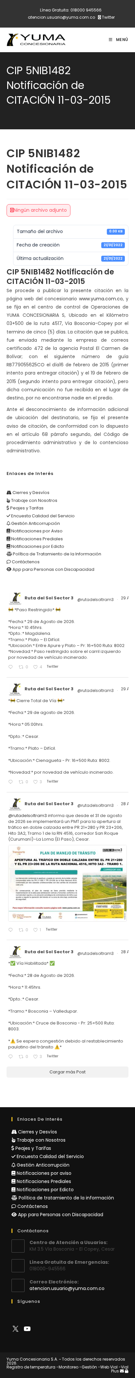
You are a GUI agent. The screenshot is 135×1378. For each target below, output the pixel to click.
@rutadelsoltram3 (95, 599)
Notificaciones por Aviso (36, 531)
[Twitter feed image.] (67, 883)
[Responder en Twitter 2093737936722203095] (12, 667)
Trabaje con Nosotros (33, 500)
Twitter (108, 17)
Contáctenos (25, 562)
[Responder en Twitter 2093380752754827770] (12, 1057)
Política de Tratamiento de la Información (56, 554)
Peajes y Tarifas (26, 508)
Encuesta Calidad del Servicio (42, 516)
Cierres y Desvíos (30, 492)
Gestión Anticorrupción (35, 523)
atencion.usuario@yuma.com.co (61, 17)
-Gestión (88, 1367)
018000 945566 (86, 10)
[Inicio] (8, 110)
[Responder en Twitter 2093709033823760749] (12, 782)
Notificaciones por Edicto (37, 546)
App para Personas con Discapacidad (52, 569)
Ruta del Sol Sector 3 (49, 598)
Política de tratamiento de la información (65, 1198)
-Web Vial (108, 1367)
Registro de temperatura (31, 1367)
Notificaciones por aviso (43, 1173)
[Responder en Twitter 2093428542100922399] (12, 930)
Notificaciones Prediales (36, 539)
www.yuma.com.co (101, 298)
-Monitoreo (67, 1367)
